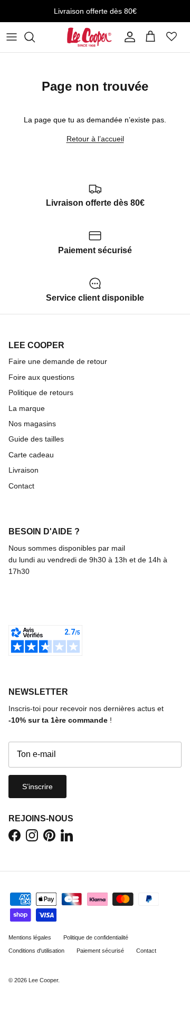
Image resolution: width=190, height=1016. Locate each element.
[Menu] (11, 37)
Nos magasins (32, 423)
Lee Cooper (43, 980)
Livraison (23, 470)
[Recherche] (34, 37)
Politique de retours (40, 392)
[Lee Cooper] (89, 37)
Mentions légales (29, 937)
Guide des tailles (36, 439)
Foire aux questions (41, 377)
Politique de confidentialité (95, 937)
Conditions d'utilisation (36, 950)
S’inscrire (37, 786)
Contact (21, 486)
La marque (26, 408)
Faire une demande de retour (57, 361)
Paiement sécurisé (100, 950)
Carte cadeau (31, 455)
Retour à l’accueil (95, 139)
